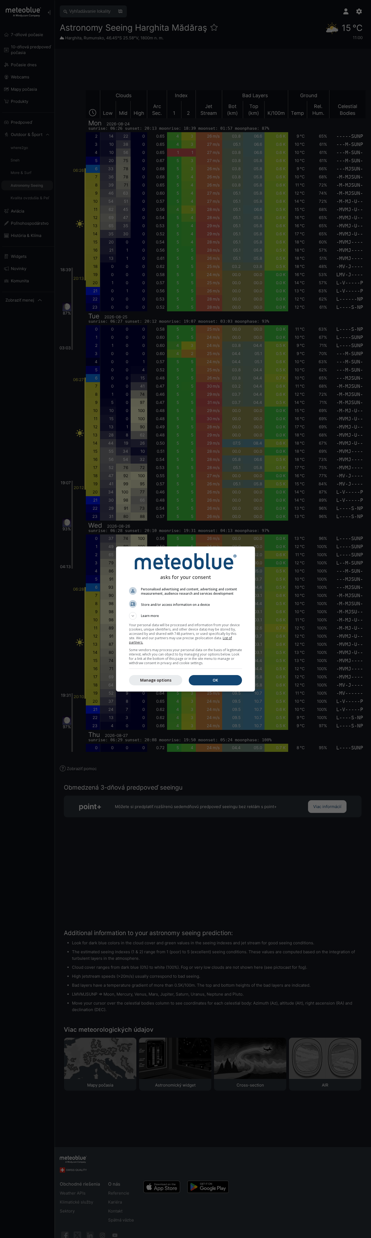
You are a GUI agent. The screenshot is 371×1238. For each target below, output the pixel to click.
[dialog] (185, 619)
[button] (185, 616)
